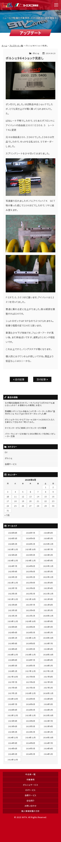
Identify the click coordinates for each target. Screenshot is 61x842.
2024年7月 (12, 566)
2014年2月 (30, 754)
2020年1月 (12, 637)
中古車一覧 (30, 774)
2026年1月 (30, 544)
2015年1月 (48, 732)
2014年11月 (30, 737)
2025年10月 (30, 549)
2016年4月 (12, 709)
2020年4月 (12, 632)
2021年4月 (30, 610)
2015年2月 (30, 732)
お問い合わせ (31, 805)
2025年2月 (48, 555)
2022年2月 (30, 593)
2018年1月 (12, 671)
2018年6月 (48, 660)
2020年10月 (30, 621)
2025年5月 (30, 555)
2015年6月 (12, 726)
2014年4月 (48, 748)
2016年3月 (30, 709)
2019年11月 (30, 637)
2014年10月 (48, 737)
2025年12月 (48, 544)
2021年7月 (30, 604)
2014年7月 (48, 743)
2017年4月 (12, 687)
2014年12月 (13, 737)
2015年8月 (30, 721)
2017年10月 (13, 676)
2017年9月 (30, 676)
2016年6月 (30, 704)
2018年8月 (12, 660)
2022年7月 (12, 588)
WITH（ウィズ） (20, 4)
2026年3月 (48, 538)
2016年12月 (30, 693)
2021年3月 (48, 610)
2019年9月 (12, 643)
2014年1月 (48, 754)
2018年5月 (12, 665)
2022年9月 (30, 582)
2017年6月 (30, 682)
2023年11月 (48, 566)
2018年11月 (30, 654)
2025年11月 (13, 549)
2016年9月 (30, 698)
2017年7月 (12, 682)
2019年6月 (12, 649)
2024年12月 (13, 560)
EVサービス (31, 790)
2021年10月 (30, 599)
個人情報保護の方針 (30, 811)
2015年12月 (13, 715)
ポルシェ (36, 53)
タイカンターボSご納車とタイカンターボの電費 (25, 427)
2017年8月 (48, 676)
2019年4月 (48, 649)
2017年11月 (48, 671)
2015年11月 (30, 715)
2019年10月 (48, 637)
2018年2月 (48, 665)
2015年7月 (48, 721)
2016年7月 (12, 704)
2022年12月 (48, 577)
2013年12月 (13, 759)
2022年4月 (48, 588)
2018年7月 (30, 660)
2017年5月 (48, 682)
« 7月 (7, 515)
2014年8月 (30, 743)
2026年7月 (30, 532)
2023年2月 (12, 577)
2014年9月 (12, 743)
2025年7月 (48, 549)
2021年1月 (30, 615)
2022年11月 (13, 582)
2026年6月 (48, 532)
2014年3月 (12, 754)
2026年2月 (12, 544)
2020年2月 (48, 632)
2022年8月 (48, 582)
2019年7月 (48, 643)
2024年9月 (48, 560)
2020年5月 (48, 627)
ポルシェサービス (30, 784)
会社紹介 (31, 800)
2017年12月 (30, 671)
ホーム (4, 45)
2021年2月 (12, 615)
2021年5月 (12, 610)
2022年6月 (30, 588)
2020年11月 (13, 621)
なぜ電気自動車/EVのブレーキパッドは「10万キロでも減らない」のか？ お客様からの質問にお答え (29, 404)
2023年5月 (48, 571)
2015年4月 (48, 726)
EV (6, 452)
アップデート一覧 (16, 45)
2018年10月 (48, 654)
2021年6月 (48, 604)
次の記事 (42, 379)
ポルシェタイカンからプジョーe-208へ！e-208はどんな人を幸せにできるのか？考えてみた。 (30, 420)
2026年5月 (12, 538)
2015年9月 (12, 721)
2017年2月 (48, 687)
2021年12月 (48, 593)
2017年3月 (30, 687)
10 (8, 496)
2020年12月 (48, 615)
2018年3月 (30, 665)
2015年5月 (30, 726)
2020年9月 (48, 621)
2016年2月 (48, 709)
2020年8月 (12, 627)
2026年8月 (12, 532)
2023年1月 (30, 577)
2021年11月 (13, 599)
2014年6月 (12, 748)
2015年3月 (12, 732)
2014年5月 (30, 748)
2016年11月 (48, 693)
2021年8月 (12, 604)
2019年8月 (30, 643)
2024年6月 (30, 566)
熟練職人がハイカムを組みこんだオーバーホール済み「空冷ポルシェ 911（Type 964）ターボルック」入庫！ (30, 412)
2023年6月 (30, 571)
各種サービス (11, 464)
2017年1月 (12, 693)
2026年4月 (30, 538)
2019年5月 (30, 649)
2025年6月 (12, 555)
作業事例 (31, 779)
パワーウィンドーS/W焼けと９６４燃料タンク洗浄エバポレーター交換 (30, 435)
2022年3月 (12, 593)
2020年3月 (30, 632)
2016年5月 (48, 704)
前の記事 (20, 379)
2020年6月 (30, 627)
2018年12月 (13, 654)
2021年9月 (48, 599)
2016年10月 (13, 698)
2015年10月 (48, 715)
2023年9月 (12, 571)
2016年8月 (48, 698)
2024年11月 (30, 560)
